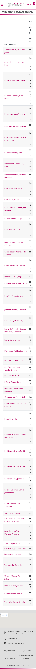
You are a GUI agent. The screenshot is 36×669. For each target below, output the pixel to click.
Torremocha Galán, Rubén (15, 565)
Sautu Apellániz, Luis (12, 554)
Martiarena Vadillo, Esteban (15, 351)
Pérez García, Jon (11, 419)
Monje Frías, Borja (11, 375)
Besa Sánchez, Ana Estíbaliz (15, 126)
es (34, 6)
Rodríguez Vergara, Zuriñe (14, 466)
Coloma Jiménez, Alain (13, 153)
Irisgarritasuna (9, 651)
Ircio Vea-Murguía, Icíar (13, 296)
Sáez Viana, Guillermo (13, 513)
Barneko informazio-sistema (26, 656)
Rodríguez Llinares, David (14, 451)
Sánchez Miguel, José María (15, 549)
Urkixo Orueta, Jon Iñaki (13, 585)
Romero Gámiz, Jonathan (14, 479)
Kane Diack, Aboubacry (13, 321)
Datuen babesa (9, 658)
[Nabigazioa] (2, 4)
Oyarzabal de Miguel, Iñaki (15, 397)
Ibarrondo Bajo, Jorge (13, 277)
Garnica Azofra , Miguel (13, 219)
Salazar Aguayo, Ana (12, 543)
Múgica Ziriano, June (12, 382)
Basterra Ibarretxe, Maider (14, 80)
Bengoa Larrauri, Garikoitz (14, 114)
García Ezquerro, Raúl (13, 188)
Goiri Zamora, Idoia (12, 230)
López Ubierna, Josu (12, 340)
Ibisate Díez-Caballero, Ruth (15, 283)
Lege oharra (26, 651)
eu (34, 3)
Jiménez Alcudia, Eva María (15, 310)
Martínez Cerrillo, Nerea (14, 360)
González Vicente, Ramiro (14, 266)
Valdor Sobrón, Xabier (13, 594)
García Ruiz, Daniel (11, 199)
